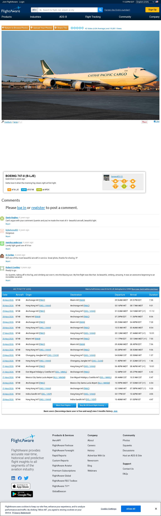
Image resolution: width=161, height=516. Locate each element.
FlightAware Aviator (62, 465)
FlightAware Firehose (62, 445)
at (43, 190)
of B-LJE (13, 190)
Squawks (127, 445)
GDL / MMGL (61, 372)
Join (115, 411)
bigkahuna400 (12, 230)
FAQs (125, 474)
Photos (126, 440)
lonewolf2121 (117, 176)
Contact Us (128, 469)
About (91, 440)
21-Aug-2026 (8, 366)
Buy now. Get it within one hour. (145, 289)
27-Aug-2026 (8, 333)
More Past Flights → (64, 405)
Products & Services (63, 435)
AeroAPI (56, 440)
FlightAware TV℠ (60, 486)
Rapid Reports (59, 455)
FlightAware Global (61, 475)
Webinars (92, 470)
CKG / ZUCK (53, 355)
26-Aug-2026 (8, 339)
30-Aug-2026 (8, 300)
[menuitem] (6, 17)
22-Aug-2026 (8, 361)
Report (8, 224)
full (20, 122)
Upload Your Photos (42, 28)
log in (21, 207)
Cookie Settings (109, 508)
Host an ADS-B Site (132, 455)
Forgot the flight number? (117, 10)
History (91, 450)
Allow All (130, 508)
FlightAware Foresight (63, 450)
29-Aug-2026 (8, 311)
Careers (91, 445)
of (28, 190)
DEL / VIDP (46, 394)
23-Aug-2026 (8, 355)
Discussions (128, 450)
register (38, 207)
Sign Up (152, 9)
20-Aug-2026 (8, 383)
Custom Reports (60, 460)
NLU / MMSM (59, 377)
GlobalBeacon (59, 491)
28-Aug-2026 (8, 317)
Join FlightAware (10, 2)
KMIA (82, 300)
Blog (90, 465)
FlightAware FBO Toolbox (64, 481)
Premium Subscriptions (64, 470)
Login (21, 2)
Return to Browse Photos (16, 28)
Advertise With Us (96, 455)
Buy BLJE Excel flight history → (93, 405)
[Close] (156, 508)
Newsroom (93, 460)
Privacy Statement (21, 513)
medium (8, 122)
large (15, 122)
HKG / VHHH (45, 306)
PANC (42, 300)
